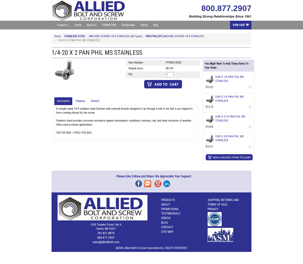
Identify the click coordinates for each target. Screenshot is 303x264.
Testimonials (128, 25)
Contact (167, 227)
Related (95, 101)
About (165, 204)
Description (63, 101)
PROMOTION (109, 25)
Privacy (213, 209)
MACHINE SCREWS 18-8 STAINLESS (175, 36)
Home (78, 25)
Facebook (139, 182)
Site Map (167, 231)
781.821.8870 (106, 233)
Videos (144, 25)
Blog (155, 25)
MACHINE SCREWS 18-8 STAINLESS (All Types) (115, 36)
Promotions (170, 209)
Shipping (80, 101)
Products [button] (62, 25)
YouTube (159, 182)
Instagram (167, 182)
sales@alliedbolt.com (105, 242)
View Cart (239, 25)
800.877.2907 (226, 8)
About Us (92, 25)
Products (168, 200)
